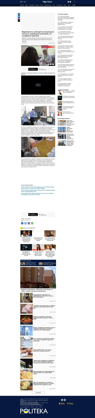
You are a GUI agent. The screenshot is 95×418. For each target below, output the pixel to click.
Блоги (41, 5)
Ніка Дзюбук (28, 218)
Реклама (36, 406)
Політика (37, 5)
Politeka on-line (47, 5)
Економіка (31, 5)
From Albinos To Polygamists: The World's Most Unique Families (68, 108)
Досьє (26, 5)
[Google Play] (70, 403)
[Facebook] (19, 14)
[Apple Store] (61, 403)
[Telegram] (70, 2)
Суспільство (59, 5)
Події (65, 5)
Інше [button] (73, 5)
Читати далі (38, 392)
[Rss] (68, 2)
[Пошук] (75, 2)
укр (21, 1)
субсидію (40, 73)
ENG (69, 5)
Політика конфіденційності (25, 406)
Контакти (40, 406)
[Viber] (19, 18)
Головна (22, 5)
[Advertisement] (38, 22)
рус (25, 1)
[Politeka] (47, 2)
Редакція (32, 406)
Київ (54, 5)
